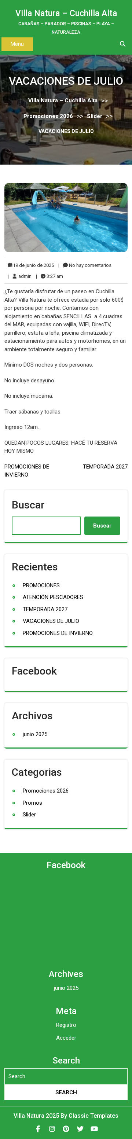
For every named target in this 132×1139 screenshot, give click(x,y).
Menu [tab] (17, 44)
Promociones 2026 (48, 116)
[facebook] (38, 1129)
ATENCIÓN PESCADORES (53, 597)
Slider (94, 116)
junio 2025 (35, 734)
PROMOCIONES (41, 585)
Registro (66, 1025)
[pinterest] (66, 1129)
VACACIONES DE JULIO (51, 621)
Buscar (28, 505)
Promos (32, 803)
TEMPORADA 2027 (105, 466)
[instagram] (52, 1129)
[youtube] (94, 1129)
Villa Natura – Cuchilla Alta (66, 13)
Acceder (66, 1038)
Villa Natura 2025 (37, 1115)
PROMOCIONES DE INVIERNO (58, 633)
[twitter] (80, 1129)
